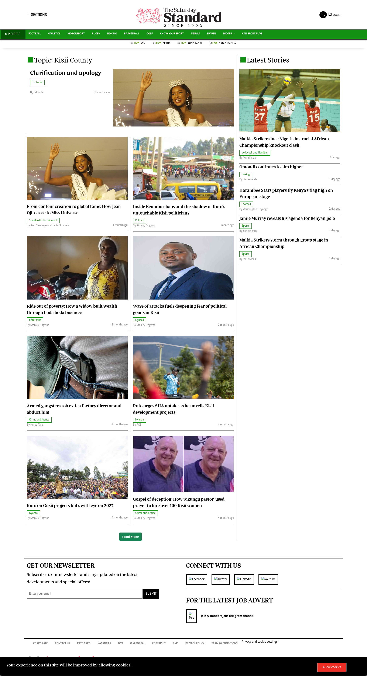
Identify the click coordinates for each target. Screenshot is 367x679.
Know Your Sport (172, 34)
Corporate (40, 643)
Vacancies (104, 643)
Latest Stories (268, 60)
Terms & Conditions (224, 643)
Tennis (195, 34)
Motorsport (76, 34)
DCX (120, 643)
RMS (175, 643)
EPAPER (211, 34)
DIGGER (228, 34)
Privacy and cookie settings (259, 641)
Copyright (159, 643)
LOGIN (336, 15)
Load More (130, 536)
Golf (150, 34)
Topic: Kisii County (63, 60)
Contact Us (62, 643)
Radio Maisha (224, 43)
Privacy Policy (194, 643)
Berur (163, 43)
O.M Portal (137, 643)
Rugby (96, 34)
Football (34, 34)
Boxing (112, 34)
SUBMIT (151, 593)
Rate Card (83, 643)
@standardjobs (217, 616)
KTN (139, 43)
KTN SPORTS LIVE (252, 34)
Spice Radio (191, 43)
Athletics (54, 34)
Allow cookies (332, 667)
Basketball (131, 34)
